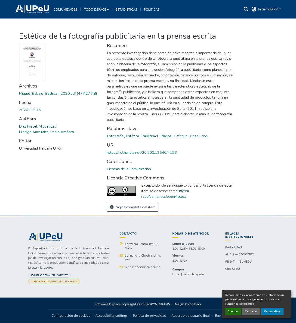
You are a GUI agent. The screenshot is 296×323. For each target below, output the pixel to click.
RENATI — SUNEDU (238, 261)
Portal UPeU (233, 247)
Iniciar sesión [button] (268, 9)
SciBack (195, 304)
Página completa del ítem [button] (134, 207)
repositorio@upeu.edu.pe (142, 267)
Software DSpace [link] (108, 304)
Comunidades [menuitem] (65, 9)
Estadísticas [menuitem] (126, 9)
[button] (32, 9)
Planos (166, 136)
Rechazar (251, 311)
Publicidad (150, 136)
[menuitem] (96, 9)
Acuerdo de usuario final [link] (191, 316)
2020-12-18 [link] (30, 110)
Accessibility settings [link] (112, 316)
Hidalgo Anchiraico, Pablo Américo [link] (46, 132)
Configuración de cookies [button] (71, 316)
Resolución (199, 136)
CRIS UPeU (232, 269)
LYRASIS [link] (164, 304)
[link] (60, 93)
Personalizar (272, 311)
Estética (133, 136)
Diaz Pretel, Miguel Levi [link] (38, 126)
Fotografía (115, 136)
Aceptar (233, 311)
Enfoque (181, 136)
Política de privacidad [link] (149, 316)
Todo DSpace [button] (95, 9)
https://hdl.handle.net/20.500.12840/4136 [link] (142, 152)
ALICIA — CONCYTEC (239, 254)
